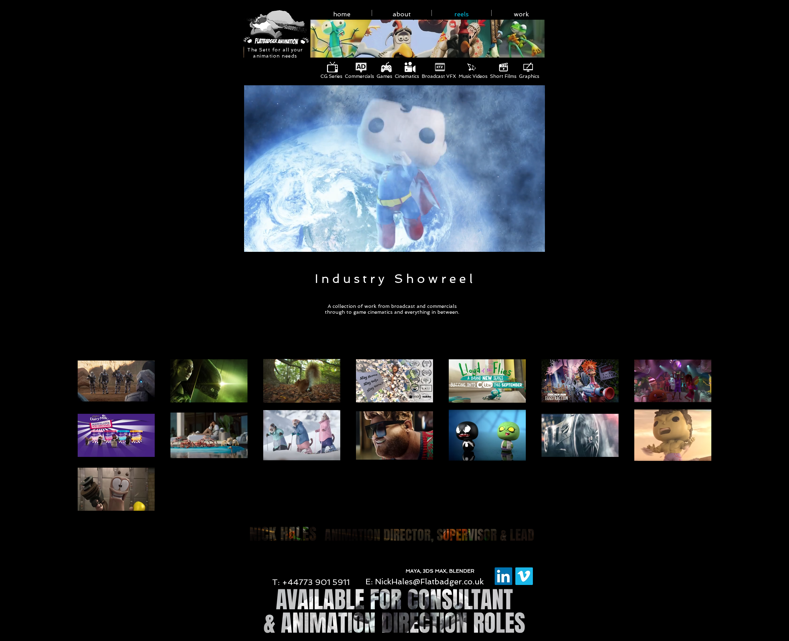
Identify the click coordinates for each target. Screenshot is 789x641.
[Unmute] (262, 244)
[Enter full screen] (537, 244)
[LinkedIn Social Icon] (503, 576)
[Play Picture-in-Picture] (527, 244)
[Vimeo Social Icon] (524, 576)
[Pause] (251, 244)
